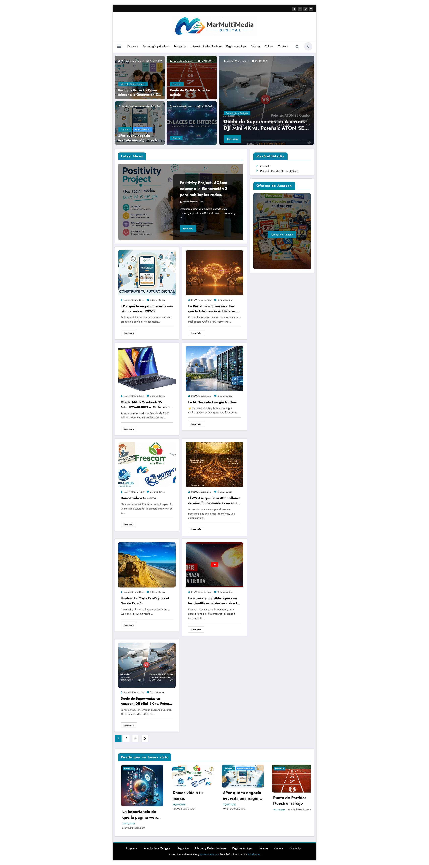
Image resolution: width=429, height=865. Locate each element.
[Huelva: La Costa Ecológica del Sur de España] (147, 565)
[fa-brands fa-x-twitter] (300, 9)
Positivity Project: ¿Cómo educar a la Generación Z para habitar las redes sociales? (138, 92)
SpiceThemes (253, 854)
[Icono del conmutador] (118, 46)
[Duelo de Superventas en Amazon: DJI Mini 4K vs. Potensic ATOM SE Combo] (147, 665)
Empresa (132, 46)
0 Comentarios (157, 300)
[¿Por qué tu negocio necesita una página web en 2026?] (140, 123)
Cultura (269, 46)
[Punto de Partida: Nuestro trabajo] (192, 77)
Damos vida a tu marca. (139, 498)
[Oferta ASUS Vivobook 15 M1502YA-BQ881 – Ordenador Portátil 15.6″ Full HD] (147, 368)
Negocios (180, 46)
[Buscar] (297, 47)
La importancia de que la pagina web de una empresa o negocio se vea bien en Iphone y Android (138, 814)
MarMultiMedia (142, 129)
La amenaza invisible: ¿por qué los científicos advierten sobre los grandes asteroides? (214, 601)
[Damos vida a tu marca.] (147, 464)
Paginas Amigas (236, 46)
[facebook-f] (294, 9)
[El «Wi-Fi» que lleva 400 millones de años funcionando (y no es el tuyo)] (214, 464)
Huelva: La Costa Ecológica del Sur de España (145, 601)
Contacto (283, 46)
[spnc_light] (308, 46)
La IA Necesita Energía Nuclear (212, 402)
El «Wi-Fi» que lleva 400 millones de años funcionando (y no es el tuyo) (214, 501)
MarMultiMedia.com (130, 61)
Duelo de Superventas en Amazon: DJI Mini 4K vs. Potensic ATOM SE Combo (147, 701)
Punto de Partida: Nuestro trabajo (190, 92)
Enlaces (255, 46)
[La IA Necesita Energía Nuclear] (214, 368)
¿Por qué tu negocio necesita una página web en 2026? (137, 138)
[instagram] (305, 9)
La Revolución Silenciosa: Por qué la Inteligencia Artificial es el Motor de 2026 (213, 309)
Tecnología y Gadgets (156, 46)
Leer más (231, 139)
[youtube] (311, 9)
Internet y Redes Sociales (206, 46)
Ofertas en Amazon (282, 235)
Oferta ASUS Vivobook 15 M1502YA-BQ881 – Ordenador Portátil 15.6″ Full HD (145, 405)
